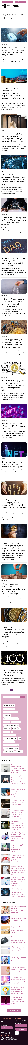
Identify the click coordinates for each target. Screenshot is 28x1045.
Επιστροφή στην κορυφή (14, 1010)
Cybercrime (6, 722)
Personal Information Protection (11, 748)
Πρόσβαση (6, 1027)
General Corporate (16, 722)
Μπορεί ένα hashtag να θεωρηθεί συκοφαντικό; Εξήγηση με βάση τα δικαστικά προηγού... (17, 990)
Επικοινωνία (7, 1)
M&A (20, 738)
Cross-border (7, 715)
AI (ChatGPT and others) (9, 708)
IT (12, 732)
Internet (14, 728)
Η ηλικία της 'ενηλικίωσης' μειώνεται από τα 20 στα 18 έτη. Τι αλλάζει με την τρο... (18, 969)
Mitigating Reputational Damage (11, 745)
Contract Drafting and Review (10, 712)
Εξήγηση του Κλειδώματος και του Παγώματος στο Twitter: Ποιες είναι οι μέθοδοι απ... (18, 929)
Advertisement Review (9, 705)
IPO (19, 728)
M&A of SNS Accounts (9, 741)
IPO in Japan (7, 732)
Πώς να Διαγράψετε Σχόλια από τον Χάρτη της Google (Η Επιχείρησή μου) (18, 918)
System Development (9, 751)
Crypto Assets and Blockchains (11, 718)
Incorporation (7, 728)
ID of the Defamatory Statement (11, 725)
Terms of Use (19, 751)
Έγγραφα (20, 1)
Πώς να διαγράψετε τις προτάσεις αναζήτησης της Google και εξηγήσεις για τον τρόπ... (18, 950)
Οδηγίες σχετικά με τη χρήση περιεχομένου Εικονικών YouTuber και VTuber (18, 1000)
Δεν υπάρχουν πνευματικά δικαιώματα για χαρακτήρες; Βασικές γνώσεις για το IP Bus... (18, 909)
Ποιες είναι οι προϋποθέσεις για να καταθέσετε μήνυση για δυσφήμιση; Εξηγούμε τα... (18, 939)
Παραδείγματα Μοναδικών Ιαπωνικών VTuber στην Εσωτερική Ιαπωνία (18, 959)
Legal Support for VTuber (9, 735)
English (20, 5)
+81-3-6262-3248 (20, 1020)
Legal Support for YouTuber (10, 738)
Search (22, 696)
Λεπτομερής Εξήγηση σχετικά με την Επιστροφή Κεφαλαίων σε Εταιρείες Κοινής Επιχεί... (18, 980)
